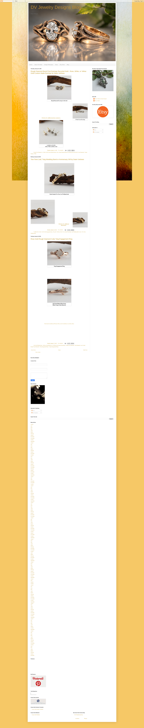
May (31, 429)
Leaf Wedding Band (75, 231)
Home (30, 64)
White (35, 153)
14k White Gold (55, 345)
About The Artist (38, 64)
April (32, 430)
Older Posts (85, 350)
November (32, 438)
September (32, 441)
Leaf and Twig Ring (67, 231)
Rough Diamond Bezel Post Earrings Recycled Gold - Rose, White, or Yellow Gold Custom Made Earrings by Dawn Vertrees (58, 72)
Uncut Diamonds (81, 152)
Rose (57, 152)
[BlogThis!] (69, 150)
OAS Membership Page (78, 714)
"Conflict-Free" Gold (37, 231)
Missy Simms (97, 100)
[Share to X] (71, 150)
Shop (56, 64)
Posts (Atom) (38, 352)
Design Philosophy (48, 64)
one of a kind (83, 345)
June (31, 427)
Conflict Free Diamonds (70, 345)
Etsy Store (62, 64)
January (32, 435)
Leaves (80, 231)
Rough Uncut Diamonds (35, 346)
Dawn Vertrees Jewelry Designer (101, 98)
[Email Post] (66, 150)
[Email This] (68, 150)
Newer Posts (33, 350)
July (31, 426)
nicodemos (77, 718)
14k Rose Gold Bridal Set (47, 345)
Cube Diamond (77, 345)
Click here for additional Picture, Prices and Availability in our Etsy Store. (59, 323)
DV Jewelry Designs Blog (56, 7)
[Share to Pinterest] (74, 150)
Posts (95, 129)
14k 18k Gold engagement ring (46, 231)
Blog (68, 64)
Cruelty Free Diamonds (37, 152)
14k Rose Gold (59, 231)
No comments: (61, 150)
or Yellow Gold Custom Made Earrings (49, 152)
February (32, 433)
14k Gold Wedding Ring (37, 345)
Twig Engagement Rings (44, 346)
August (32, 424)
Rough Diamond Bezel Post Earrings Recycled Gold (68, 152)
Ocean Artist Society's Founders (37, 709)
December (32, 436)
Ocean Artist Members (36, 714)
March (32, 432)
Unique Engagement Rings (53, 346)
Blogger (85, 718)
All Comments (96, 132)
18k (63, 231)
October (32, 439)
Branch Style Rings (61, 345)
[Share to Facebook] (72, 150)
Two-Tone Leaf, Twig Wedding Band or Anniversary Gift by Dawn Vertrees (57, 159)
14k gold (54, 231)
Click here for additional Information (63, 224)
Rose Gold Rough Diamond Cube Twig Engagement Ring (51, 239)
